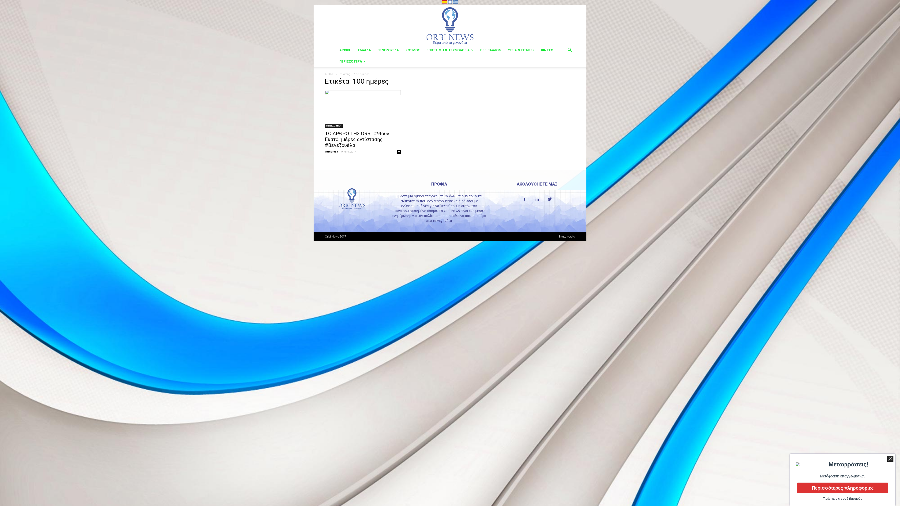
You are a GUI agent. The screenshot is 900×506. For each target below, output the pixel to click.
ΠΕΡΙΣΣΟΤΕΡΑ (350, 61)
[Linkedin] (537, 199)
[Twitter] (550, 199)
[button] (569, 50)
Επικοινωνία (567, 236)
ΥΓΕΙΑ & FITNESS (521, 50)
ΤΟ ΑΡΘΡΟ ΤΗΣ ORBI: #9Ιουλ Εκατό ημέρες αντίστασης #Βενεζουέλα (357, 139)
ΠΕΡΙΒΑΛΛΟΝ (490, 50)
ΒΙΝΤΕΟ (547, 50)
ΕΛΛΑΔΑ (364, 50)
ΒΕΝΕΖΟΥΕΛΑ (388, 50)
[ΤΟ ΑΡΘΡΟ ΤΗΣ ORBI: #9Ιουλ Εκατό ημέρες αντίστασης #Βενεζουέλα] (363, 109)
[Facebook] (524, 199)
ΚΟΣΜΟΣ (412, 50)
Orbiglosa (331, 151)
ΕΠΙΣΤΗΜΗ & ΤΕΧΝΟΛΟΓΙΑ (448, 50)
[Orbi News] (450, 25)
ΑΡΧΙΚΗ (345, 50)
